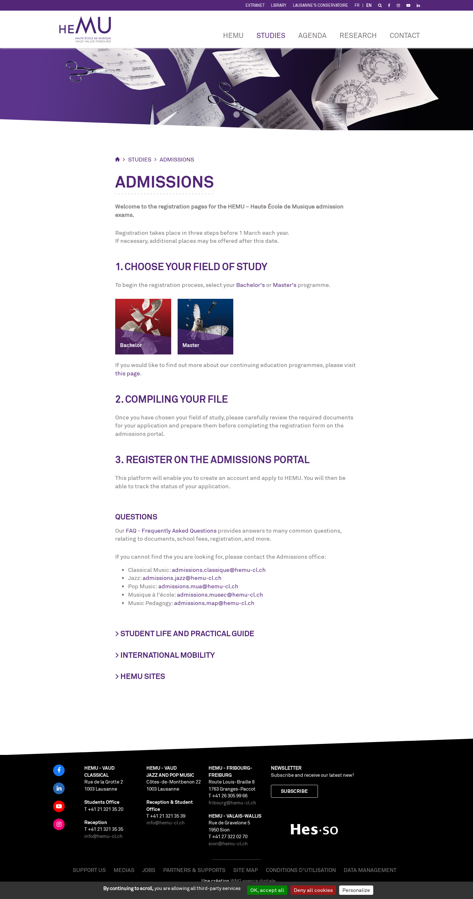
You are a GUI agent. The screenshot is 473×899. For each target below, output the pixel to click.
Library (278, 5)
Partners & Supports (194, 870)
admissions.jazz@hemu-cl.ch (182, 577)
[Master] (205, 325)
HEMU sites (142, 676)
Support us (89, 870)
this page (127, 373)
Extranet (255, 5)
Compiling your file (176, 399)
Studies (270, 35)
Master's (284, 284)
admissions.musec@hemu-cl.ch (220, 594)
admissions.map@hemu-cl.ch (214, 602)
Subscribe (294, 791)
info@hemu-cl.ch (103, 836)
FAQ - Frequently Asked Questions (171, 530)
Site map (245, 870)
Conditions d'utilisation (301, 870)
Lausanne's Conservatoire (320, 5)
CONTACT (405, 35)
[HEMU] (88, 29)
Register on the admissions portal (218, 460)
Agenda (312, 35)
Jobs (148, 870)
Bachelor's (250, 284)
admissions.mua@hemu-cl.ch (198, 586)
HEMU (233, 35)
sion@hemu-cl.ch (228, 843)
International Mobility (167, 655)
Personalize (356, 890)
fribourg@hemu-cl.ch (232, 803)
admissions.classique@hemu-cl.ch (219, 569)
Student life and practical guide (187, 633)
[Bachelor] (143, 325)
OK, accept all (267, 890)
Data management (370, 870)
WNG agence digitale (252, 881)
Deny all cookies (313, 890)
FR (357, 5)
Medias (124, 870)
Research (358, 35)
